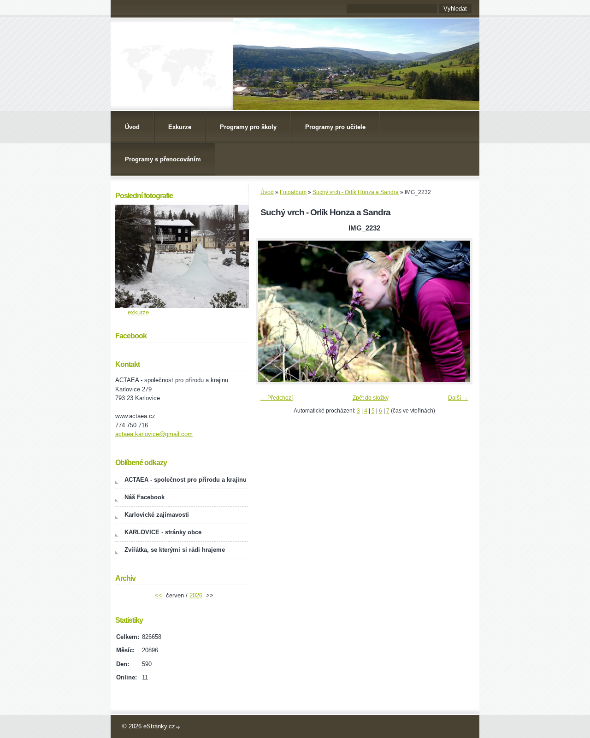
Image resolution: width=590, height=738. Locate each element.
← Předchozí (276, 398)
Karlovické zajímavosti (156, 514)
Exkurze (179, 127)
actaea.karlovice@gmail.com (154, 434)
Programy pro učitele (335, 127)
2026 (195, 595)
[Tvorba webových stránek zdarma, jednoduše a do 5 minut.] (178, 727)
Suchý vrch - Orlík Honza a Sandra (356, 192)
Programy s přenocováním (163, 159)
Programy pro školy (248, 127)
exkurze (138, 312)
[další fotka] (457, 311)
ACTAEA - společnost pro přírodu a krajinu (185, 479)
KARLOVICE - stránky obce (162, 532)
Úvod (132, 127)
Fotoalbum (293, 192)
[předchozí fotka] (270, 311)
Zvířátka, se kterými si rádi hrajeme (174, 549)
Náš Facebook (144, 497)
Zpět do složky (371, 398)
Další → (458, 398)
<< (158, 595)
